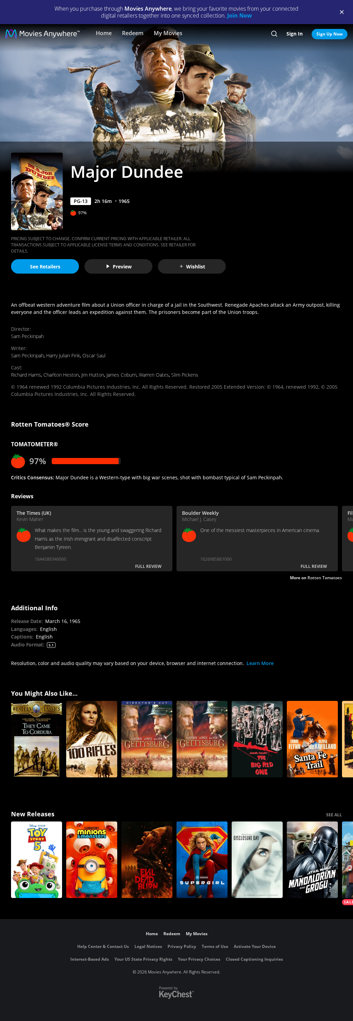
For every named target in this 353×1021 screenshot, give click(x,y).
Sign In (294, 33)
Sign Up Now (329, 34)
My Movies (168, 33)
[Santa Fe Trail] (312, 739)
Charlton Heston (61, 374)
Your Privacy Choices (199, 959)
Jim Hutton (92, 374)
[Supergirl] (202, 859)
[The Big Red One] (257, 739)
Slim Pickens (184, 374)
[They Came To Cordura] (36, 739)
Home (104, 33)
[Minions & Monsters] (91, 859)
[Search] (274, 34)
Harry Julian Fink (63, 355)
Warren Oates (154, 374)
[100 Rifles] (91, 739)
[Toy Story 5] (36, 859)
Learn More (260, 663)
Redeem (132, 33)
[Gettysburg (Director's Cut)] (146, 739)
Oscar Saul (93, 355)
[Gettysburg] (202, 739)
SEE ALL (334, 815)
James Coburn (122, 374)
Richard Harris (26, 374)
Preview (122, 266)
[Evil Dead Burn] (146, 859)
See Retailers (45, 266)
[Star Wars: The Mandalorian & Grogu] (312, 859)
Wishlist (195, 266)
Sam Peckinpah (27, 336)
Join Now (239, 15)
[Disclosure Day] (257, 859)
